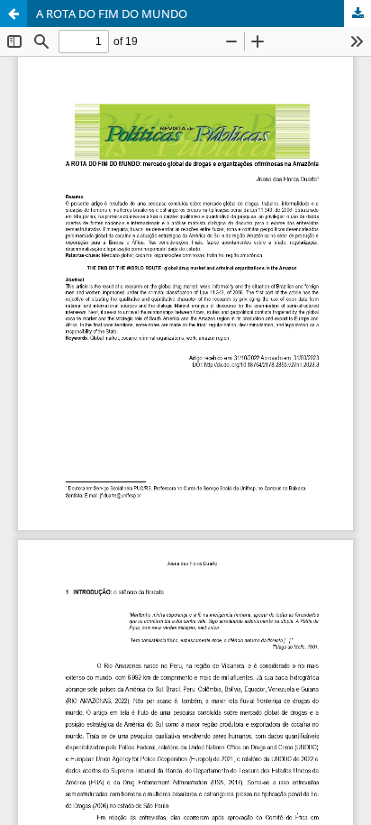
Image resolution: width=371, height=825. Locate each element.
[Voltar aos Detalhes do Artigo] (13, 13)
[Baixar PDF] (357, 13)
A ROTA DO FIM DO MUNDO (111, 13)
